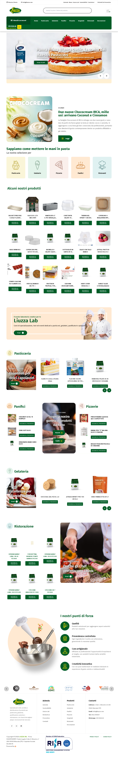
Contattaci (91, 2)
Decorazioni (101, 20)
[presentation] (105, 390)
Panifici (63, 20)
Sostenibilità (83, 2)
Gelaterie (55, 20)
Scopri (19, 333)
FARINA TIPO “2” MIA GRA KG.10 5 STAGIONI (99, 431)
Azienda (66, 2)
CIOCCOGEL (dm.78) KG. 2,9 (50, 497)
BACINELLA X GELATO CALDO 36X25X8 (50, 252)
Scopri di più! (41, 62)
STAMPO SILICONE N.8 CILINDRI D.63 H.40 (15, 284)
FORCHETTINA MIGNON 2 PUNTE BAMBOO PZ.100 (32, 556)
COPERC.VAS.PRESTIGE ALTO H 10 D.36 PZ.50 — (33, 252)
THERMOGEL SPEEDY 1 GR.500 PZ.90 (85, 218)
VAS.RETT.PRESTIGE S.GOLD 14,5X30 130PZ (14, 218)
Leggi (67, 139)
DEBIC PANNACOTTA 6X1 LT (100, 497)
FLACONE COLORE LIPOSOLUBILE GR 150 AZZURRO (75, 381)
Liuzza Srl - (23, 736)
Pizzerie (72, 20)
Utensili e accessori (19, 20)
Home (36, 20)
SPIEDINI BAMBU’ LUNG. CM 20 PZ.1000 (14, 556)
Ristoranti (90, 20)
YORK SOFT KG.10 (25, 430)
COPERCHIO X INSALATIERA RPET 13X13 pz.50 (103, 218)
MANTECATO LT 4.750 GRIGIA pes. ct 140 (50, 218)
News (70, 2)
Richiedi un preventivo (104, 2)
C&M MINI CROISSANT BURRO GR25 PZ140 (67, 286)
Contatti (45, 721)
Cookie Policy (107, 736)
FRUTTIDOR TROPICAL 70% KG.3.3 (50, 286)
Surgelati (81, 20)
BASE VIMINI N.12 (15, 249)
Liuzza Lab (76, 2)
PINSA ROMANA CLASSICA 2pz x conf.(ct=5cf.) (99, 418)
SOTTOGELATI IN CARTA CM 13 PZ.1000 (68, 252)
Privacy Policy (94, 736)
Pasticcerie (45, 20)
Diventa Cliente (12, 2)
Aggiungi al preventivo (15, 223)
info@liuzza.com (28, 2)
